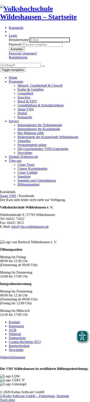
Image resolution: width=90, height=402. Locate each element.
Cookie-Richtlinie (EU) (25, 342)
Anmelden (16, 49)
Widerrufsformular (12, 357)
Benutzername (19, 40)
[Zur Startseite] (45, 17)
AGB (12, 330)
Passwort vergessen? (23, 53)
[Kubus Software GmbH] (34, 396)
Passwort (15, 44)
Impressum (16, 326)
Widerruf (15, 334)
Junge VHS (8, 196)
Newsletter (16, 350)
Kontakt (14, 322)
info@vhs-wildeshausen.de (30, 226)
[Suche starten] (43, 66)
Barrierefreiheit (19, 346)
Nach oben (7, 400)
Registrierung (18, 57)
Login (13, 35)
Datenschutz (17, 338)
